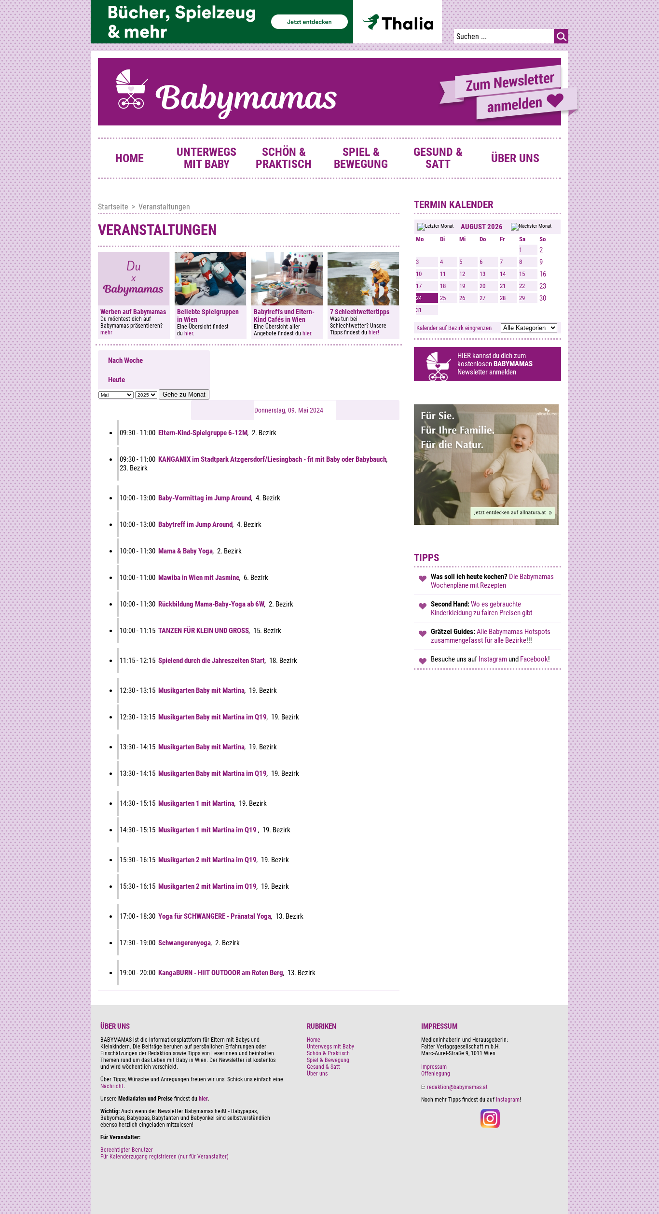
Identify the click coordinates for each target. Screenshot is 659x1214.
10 (419, 273)
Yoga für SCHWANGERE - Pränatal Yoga (214, 916)
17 (419, 286)
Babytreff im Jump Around (195, 524)
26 (462, 298)
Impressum (434, 1066)
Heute (116, 379)
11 (443, 273)
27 (482, 298)
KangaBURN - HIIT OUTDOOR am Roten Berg (220, 972)
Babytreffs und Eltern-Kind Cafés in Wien (284, 315)
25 (443, 298)
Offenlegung (435, 1073)
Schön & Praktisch (284, 158)
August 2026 (482, 226)
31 (419, 310)
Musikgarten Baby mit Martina (201, 690)
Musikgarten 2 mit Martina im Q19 (207, 859)
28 (503, 298)
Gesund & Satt (438, 158)
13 (482, 273)
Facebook (534, 659)
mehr (106, 332)
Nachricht (112, 1086)
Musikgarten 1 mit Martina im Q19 (208, 830)
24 (419, 298)
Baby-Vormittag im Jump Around (204, 498)
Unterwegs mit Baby (206, 158)
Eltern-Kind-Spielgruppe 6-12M (202, 432)
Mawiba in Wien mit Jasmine (198, 577)
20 (482, 286)
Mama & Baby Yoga (185, 551)
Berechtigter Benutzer (126, 1149)
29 (522, 298)
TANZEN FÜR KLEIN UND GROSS (203, 630)
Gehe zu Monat (184, 394)
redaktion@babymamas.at (457, 1087)
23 (542, 286)
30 (542, 298)
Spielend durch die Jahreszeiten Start (211, 660)
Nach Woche (125, 360)
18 (443, 286)
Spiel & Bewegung (361, 158)
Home (129, 158)
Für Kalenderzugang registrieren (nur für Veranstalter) (164, 1156)
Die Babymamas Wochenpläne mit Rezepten (492, 581)
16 (542, 274)
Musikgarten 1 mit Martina (196, 803)
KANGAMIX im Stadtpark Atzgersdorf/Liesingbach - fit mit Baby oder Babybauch (272, 459)
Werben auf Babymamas (133, 312)
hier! (374, 332)
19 (462, 286)
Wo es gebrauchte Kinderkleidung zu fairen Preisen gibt (481, 608)
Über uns (515, 158)
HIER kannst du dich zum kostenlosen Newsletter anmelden (495, 364)
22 (522, 286)
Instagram (493, 659)
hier (188, 333)
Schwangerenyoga (184, 942)
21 (503, 286)
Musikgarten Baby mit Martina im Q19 (212, 717)
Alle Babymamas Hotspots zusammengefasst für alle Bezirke (490, 636)
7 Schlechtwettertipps (359, 312)
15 (522, 273)
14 (503, 273)
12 (462, 273)
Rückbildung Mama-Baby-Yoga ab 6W (211, 604)
